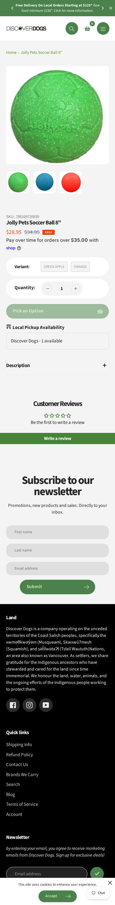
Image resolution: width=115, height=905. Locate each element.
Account (14, 814)
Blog (10, 794)
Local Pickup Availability (38, 327)
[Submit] (97, 874)
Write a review (57, 438)
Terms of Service (22, 804)
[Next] (102, 8)
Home (11, 52)
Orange (80, 266)
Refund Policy (19, 754)
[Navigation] (103, 28)
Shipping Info (19, 744)
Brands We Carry (22, 774)
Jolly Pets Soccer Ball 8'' (42, 52)
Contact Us (17, 764)
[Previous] (12, 8)
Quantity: (25, 287)
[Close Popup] (110, 882)
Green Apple (54, 266)
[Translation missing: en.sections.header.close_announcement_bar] (111, 8)
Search (13, 784)
